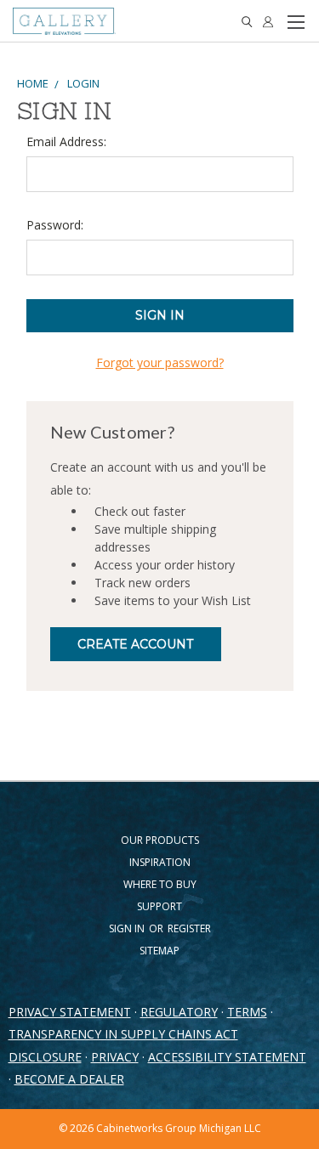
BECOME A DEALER (69, 1079)
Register (189, 928)
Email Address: (66, 141)
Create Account (135, 644)
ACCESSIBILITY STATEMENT (227, 1057)
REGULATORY (179, 1012)
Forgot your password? (160, 362)
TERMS (247, 1012)
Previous (26, 1119)
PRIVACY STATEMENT (70, 1012)
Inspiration (160, 862)
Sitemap (159, 950)
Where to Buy (160, 884)
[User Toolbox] (267, 22)
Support (159, 906)
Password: (54, 225)
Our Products (160, 840)
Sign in (128, 928)
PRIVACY (115, 1057)
